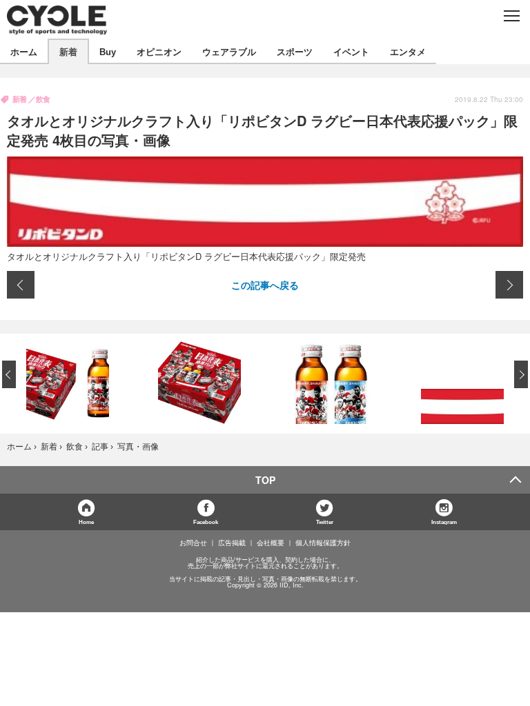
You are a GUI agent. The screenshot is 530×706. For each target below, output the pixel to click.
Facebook (205, 521)
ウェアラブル (229, 51)
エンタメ (408, 51)
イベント (351, 51)
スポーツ (295, 51)
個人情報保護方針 (323, 542)
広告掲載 (232, 542)
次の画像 (509, 285)
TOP (265, 480)
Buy (107, 51)
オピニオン (159, 51)
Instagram (444, 521)
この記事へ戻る (265, 285)
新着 (68, 51)
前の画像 (21, 285)
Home (86, 521)
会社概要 (270, 542)
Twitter (324, 521)
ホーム (23, 51)
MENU (511, 16)
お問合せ (193, 542)
